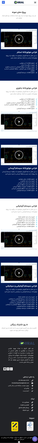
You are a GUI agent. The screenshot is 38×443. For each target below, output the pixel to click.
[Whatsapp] (11, 369)
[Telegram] (4, 369)
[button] (35, 2)
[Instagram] (8, 369)
